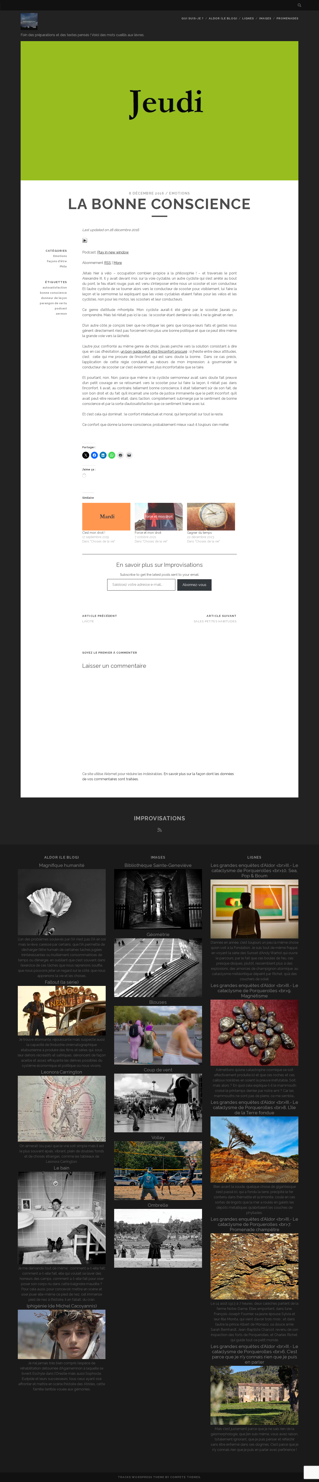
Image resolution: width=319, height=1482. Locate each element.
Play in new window (113, 252)
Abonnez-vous (194, 585)
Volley (158, 1137)
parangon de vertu (53, 303)
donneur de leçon (54, 298)
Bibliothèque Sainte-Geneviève (158, 865)
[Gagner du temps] (211, 516)
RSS (107, 263)
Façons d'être (57, 261)
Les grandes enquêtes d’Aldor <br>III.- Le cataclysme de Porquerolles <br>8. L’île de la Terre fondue (254, 1107)
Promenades (287, 18)
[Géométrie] (158, 996)
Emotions (179, 193)
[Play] (84, 242)
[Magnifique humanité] (62, 934)
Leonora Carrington (61, 1072)
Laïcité (88, 621)
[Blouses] (158, 1063)
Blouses (158, 1002)
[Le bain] (62, 1263)
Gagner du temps (199, 532)
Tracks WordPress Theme (141, 1477)
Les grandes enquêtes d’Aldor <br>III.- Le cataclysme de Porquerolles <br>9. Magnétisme (254, 991)
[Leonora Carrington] (62, 1141)
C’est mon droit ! (93, 532)
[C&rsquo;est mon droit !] (106, 516)
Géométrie (158, 934)
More (117, 263)
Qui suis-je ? (192, 18)
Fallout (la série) (62, 982)
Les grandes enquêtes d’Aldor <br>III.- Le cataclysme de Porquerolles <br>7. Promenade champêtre (254, 1224)
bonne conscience (53, 292)
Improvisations (159, 818)
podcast (61, 308)
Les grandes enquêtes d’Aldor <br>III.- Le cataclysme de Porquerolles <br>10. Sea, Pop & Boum (254, 870)
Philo (63, 266)
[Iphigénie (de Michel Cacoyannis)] (62, 1358)
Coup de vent (158, 1069)
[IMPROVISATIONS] (29, 28)
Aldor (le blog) (223, 18)
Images (265, 18)
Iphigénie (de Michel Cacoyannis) (62, 1306)
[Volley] (158, 1199)
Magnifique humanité (61, 865)
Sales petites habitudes (215, 621)
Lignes (248, 18)
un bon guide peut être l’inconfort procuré (154, 351)
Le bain (61, 1168)
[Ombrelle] (158, 1266)
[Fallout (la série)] (62, 1034)
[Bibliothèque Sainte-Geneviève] (158, 928)
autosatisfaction (55, 287)
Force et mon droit (148, 532)
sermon (61, 313)
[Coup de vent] (158, 1131)
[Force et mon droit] (159, 516)
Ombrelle (158, 1205)
